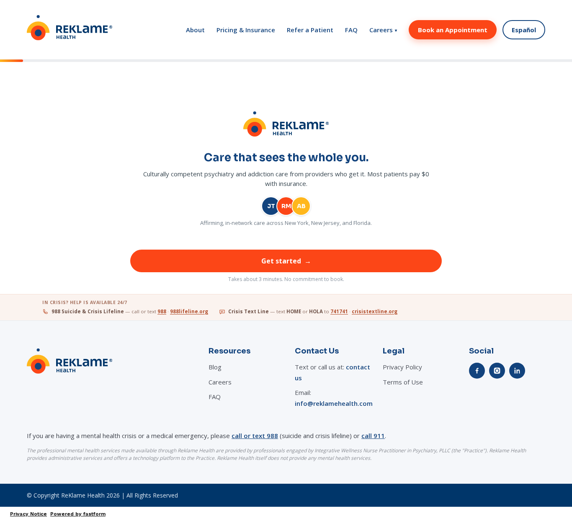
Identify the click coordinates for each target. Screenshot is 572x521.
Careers (383, 30)
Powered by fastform (78, 514)
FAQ (351, 30)
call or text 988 (255, 435)
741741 (339, 311)
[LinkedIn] (517, 371)
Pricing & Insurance (245, 30)
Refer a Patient (310, 30)
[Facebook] (477, 371)
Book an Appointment (452, 30)
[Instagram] (497, 371)
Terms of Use (403, 382)
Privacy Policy (402, 367)
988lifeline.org (189, 311)
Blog (215, 367)
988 (161, 311)
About (195, 30)
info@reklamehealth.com (334, 403)
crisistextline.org (374, 311)
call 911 (373, 435)
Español (524, 30)
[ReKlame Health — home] (69, 30)
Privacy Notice (28, 514)
